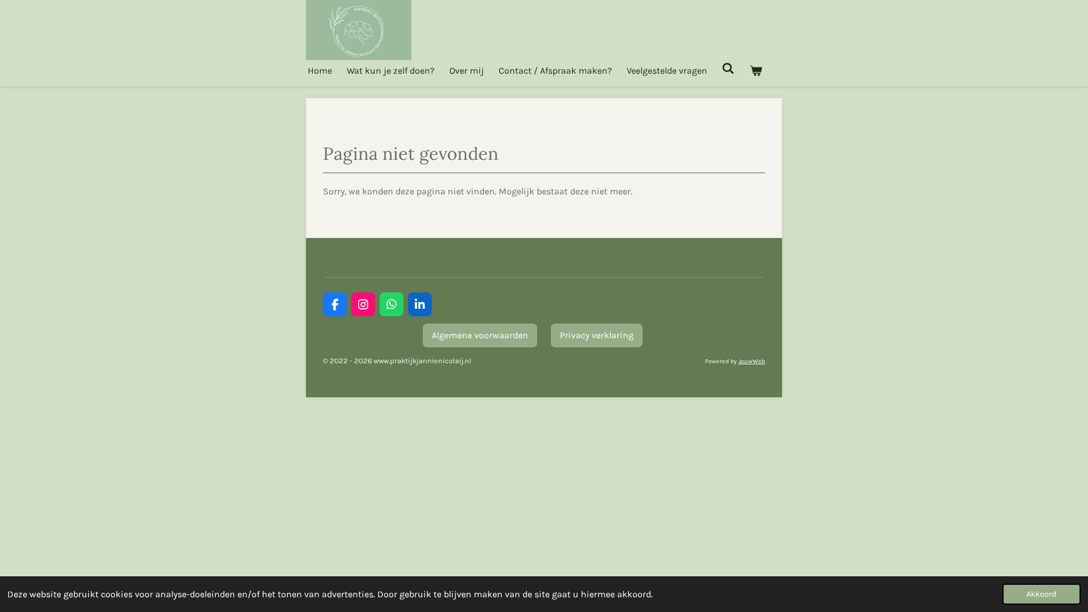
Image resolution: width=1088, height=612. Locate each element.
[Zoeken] (728, 68)
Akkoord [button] (1041, 594)
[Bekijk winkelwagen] (755, 70)
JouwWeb (751, 361)
